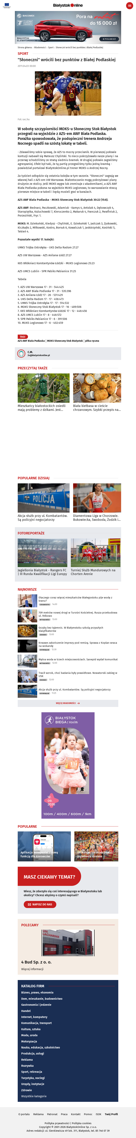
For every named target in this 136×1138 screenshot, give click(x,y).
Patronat (52, 1114)
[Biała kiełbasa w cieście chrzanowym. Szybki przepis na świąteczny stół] (99, 388)
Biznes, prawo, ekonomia (37, 992)
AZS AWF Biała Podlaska (31, 341)
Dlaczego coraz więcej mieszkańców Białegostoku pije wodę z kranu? (75, 599)
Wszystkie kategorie (34, 1096)
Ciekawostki (45, 605)
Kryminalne (44, 650)
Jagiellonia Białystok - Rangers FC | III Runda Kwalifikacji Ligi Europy (42, 572)
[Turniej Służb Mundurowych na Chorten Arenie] (95, 553)
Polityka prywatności (57, 1123)
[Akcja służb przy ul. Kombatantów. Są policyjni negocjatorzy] (44, 498)
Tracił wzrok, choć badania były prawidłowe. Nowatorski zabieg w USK (78, 674)
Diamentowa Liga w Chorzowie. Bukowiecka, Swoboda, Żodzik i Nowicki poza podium (95, 518)
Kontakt (75, 1114)
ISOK (98, 1114)
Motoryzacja (29, 1041)
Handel (26, 1011)
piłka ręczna (92, 341)
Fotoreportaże (31, 533)
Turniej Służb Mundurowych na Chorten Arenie (93, 572)
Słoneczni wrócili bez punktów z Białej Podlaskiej (79, 47)
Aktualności (45, 620)
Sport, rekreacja (31, 1071)
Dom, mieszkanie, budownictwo (41, 998)
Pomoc (88, 1114)
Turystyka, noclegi (33, 1078)
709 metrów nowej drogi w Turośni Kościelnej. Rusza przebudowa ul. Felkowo (78, 614)
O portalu (24, 1114)
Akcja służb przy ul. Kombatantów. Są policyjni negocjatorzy (42, 518)
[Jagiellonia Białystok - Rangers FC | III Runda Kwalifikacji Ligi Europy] (42, 553)
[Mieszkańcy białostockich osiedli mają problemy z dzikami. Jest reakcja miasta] (44, 388)
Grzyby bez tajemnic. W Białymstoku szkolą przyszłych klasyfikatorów (71, 629)
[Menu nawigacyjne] (129, 5)
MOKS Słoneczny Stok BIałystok (65, 341)
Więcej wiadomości (66, 703)
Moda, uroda (29, 1035)
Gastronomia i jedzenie (36, 1004)
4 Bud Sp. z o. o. (36, 962)
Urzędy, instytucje (32, 1084)
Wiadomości (40, 47)
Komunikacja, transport (36, 1023)
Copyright (45, 1127)
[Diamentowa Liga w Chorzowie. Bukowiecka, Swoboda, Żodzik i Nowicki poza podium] (99, 498)
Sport (50, 47)
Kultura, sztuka (31, 1029)
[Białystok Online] (68, 5)
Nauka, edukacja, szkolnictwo (40, 1047)
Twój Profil (111, 1114)
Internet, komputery (34, 1017)
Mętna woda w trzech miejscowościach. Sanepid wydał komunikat (78, 659)
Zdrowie (43, 635)
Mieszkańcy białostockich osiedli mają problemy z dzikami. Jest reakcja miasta (42, 408)
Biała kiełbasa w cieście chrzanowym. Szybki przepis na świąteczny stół (95, 408)
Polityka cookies (81, 1123)
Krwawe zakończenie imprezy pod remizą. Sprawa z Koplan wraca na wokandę (78, 644)
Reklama (27, 1059)
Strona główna (25, 47)
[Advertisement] (68, 443)
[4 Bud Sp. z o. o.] (68, 943)
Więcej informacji (32, 969)
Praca (64, 1114)
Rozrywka (27, 1065)
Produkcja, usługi (32, 1053)
